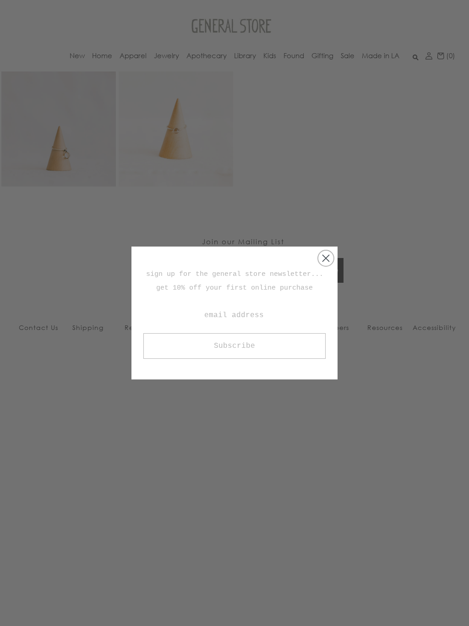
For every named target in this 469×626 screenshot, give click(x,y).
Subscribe (234, 346)
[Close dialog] (326, 258)
